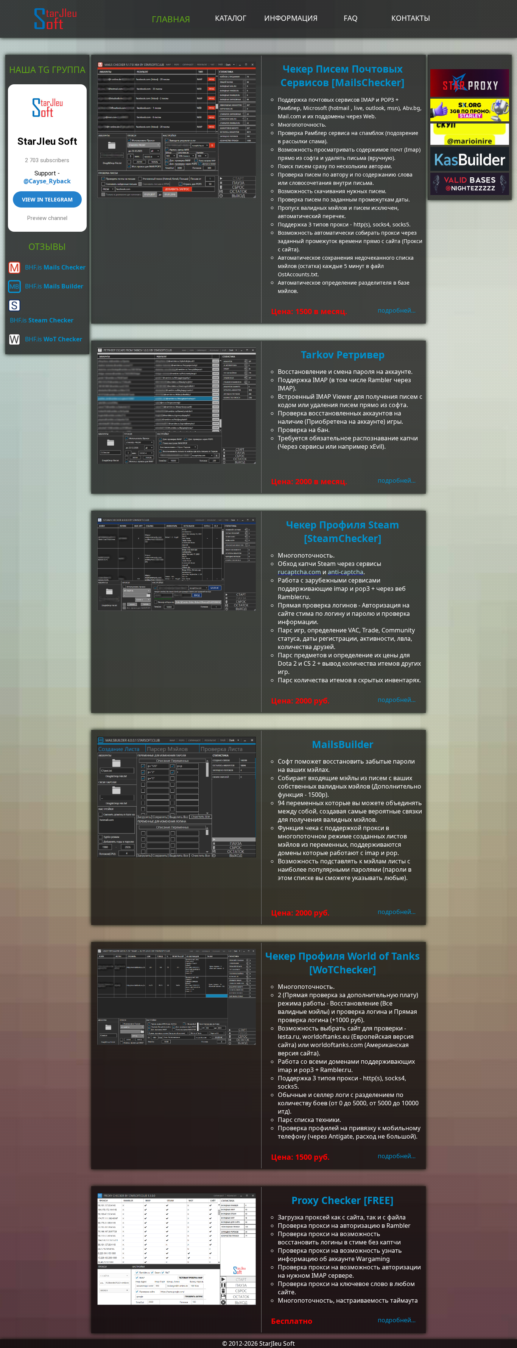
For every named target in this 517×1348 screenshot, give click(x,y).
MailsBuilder (343, 744)
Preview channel (47, 218)
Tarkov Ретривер (343, 354)
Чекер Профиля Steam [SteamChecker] (342, 531)
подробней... (397, 310)
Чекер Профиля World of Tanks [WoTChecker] (342, 962)
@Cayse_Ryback (47, 181)
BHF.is (55, 267)
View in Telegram (47, 199)
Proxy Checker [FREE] (342, 1200)
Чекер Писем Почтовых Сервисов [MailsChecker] (342, 75)
